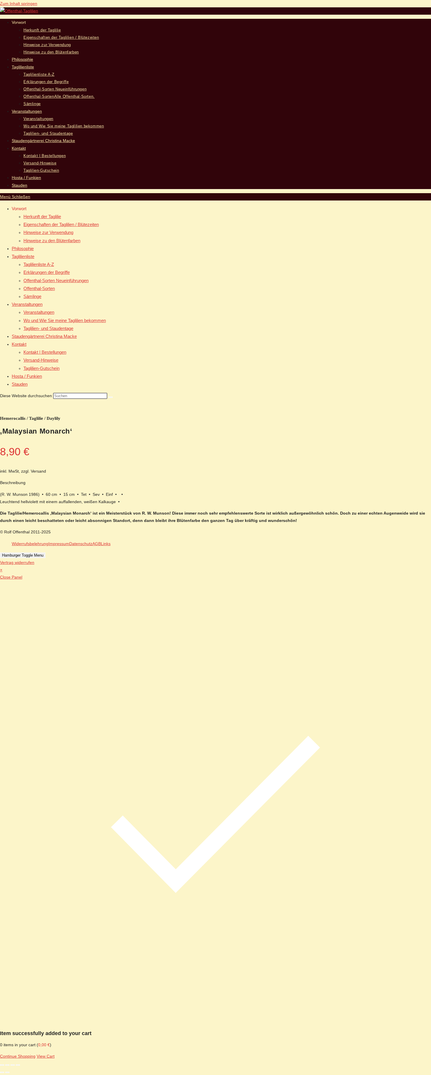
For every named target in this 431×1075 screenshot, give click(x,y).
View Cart (46, 1056)
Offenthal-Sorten (39, 288)
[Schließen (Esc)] (18, 1065)
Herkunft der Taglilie (42, 216)
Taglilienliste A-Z (38, 264)
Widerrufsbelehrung (30, 543)
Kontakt (19, 344)
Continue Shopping (17, 1056)
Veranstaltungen (27, 304)
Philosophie (23, 248)
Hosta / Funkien (27, 376)
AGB (96, 543)
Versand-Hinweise (40, 360)
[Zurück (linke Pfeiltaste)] (2, 1072)
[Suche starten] (110, 397)
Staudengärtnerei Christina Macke (44, 336)
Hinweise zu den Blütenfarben (51, 240)
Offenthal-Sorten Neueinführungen (56, 280)
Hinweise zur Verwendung (48, 232)
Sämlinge (32, 296)
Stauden (20, 384)
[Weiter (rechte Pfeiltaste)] (7, 1072)
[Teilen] (13, 1065)
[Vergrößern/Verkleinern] (2, 1065)
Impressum (58, 543)
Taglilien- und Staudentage (48, 328)
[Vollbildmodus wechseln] (7, 1065)
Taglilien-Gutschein (41, 368)
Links (106, 543)
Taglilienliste (23, 256)
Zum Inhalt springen (18, 3)
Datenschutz (80, 543)
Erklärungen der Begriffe (46, 272)
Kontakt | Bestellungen (44, 352)
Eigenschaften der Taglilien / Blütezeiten (61, 224)
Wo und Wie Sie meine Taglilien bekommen (64, 320)
